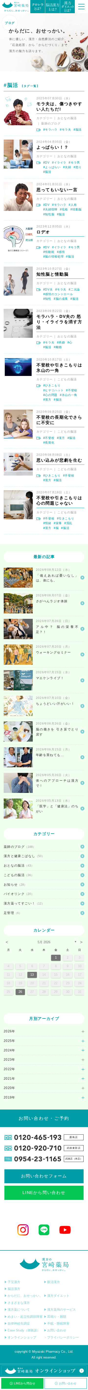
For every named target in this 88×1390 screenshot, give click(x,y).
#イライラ (59, 162)
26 (20, 992)
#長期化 (49, 442)
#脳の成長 (61, 299)
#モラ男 (74, 162)
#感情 (61, 252)
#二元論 (74, 289)
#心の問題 (50, 395)
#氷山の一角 (68, 395)
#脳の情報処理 (53, 256)
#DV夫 (48, 289)
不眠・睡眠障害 (58, 1323)
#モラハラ (50, 129)
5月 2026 (44, 942)
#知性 (47, 299)
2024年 (9, 1050)
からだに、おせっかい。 (25, 1295)
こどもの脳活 (67, 379)
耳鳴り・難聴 (56, 1316)
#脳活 (78, 129)
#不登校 (71, 390)
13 (32, 974)
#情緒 (47, 523)
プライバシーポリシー (63, 1337)
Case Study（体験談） (24, 1330)
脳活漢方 (14, 1289)
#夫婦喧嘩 (50, 209)
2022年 (9, 1069)
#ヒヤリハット (53, 390)
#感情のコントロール (58, 294)
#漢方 (47, 399)
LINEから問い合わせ (44, 1192)
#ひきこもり (52, 385)
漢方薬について (19, 1309)
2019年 (9, 1097)
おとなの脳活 (67, 118)
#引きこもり (65, 518)
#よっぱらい (52, 167)
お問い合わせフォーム (44, 1176)
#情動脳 (76, 209)
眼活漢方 (53, 1282)
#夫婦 (67, 167)
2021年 (9, 1078)
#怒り (78, 167)
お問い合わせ (68, 1383)
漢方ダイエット (58, 1295)
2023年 (9, 1059)
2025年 (9, 1041)
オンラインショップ (22, 1337)
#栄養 (58, 523)
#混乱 (68, 523)
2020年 (9, 1088)
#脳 (56, 528)
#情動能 (49, 252)
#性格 (64, 209)
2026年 (9, 1031)
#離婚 (58, 347)
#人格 (73, 205)
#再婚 (61, 342)
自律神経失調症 (19, 1323)
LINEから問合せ (24, 1383)
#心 (69, 342)
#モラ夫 (65, 129)
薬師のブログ (51, 123)
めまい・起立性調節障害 (25, 1316)
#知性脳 (49, 214)
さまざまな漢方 (19, 1303)
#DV (46, 162)
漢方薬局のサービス (61, 1309)
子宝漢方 (14, 1282)
